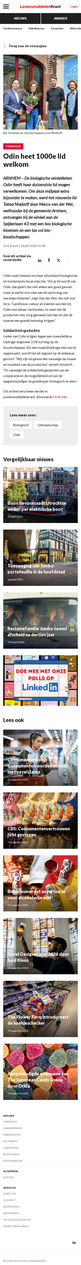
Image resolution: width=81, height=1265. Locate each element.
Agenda (8, 1177)
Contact (9, 1200)
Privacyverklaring (16, 1226)
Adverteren (11, 1206)
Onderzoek (11, 1147)
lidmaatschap (47, 425)
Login (74, 6)
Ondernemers (12, 28)
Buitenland (11, 1154)
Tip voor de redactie (17, 1219)
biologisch (21, 425)
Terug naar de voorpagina (27, 46)
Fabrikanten (36, 28)
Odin (16, 435)
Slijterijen (10, 1141)
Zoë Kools (10, 246)
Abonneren (11, 1213)
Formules (57, 28)
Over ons (9, 1193)
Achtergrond (12, 1160)
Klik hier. (61, 397)
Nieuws (20, 18)
